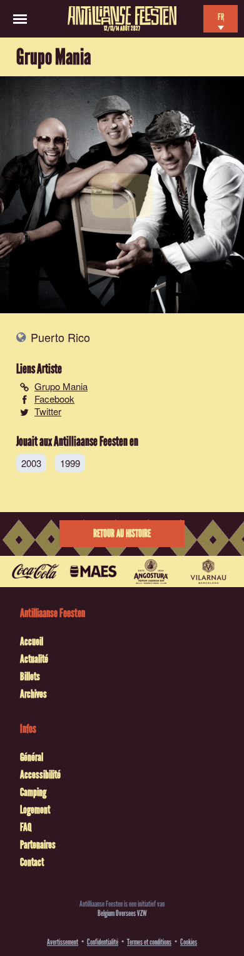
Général (31, 757)
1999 (70, 463)
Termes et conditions (149, 942)
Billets (30, 676)
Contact (32, 862)
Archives (33, 694)
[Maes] (93, 571)
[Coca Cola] (36, 571)
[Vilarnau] (208, 571)
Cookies (188, 942)
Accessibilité (40, 775)
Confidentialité (102, 942)
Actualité (34, 659)
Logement (35, 810)
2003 (31, 463)
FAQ (25, 827)
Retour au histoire (122, 533)
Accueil (31, 641)
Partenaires (38, 845)
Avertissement (62, 942)
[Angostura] (151, 571)
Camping (33, 792)
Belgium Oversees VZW (122, 913)
